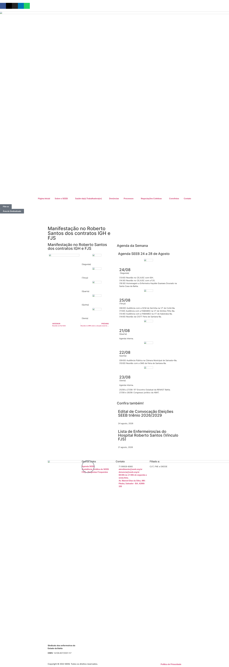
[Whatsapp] (27, 6)
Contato (187, 199)
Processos (128, 199)
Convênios (174, 199)
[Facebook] (3, 6)
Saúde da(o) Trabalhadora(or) (88, 199)
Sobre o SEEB (61, 199)
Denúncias (114, 199)
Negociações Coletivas (151, 199)
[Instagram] (15, 6)
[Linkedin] (21, 6)
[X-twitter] (9, 6)
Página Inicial (44, 199)
